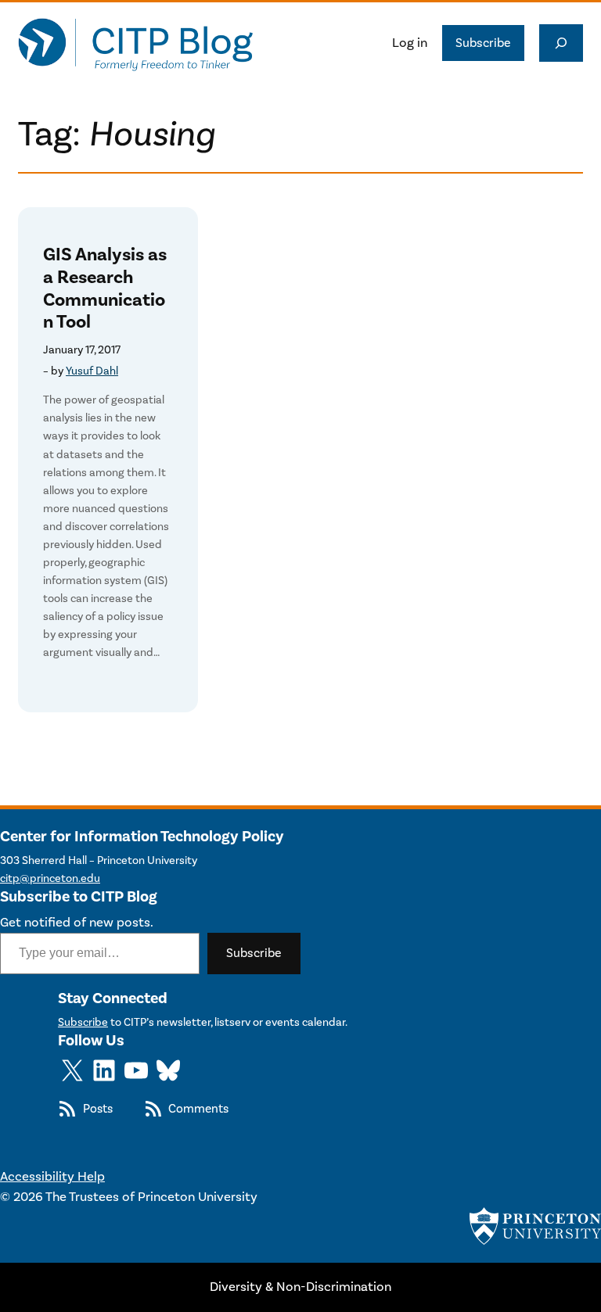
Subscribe (483, 43)
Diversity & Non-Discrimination (300, 1287)
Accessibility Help (52, 1176)
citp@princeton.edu (50, 878)
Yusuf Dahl (92, 371)
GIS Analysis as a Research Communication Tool (105, 288)
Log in (409, 43)
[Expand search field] (561, 43)
